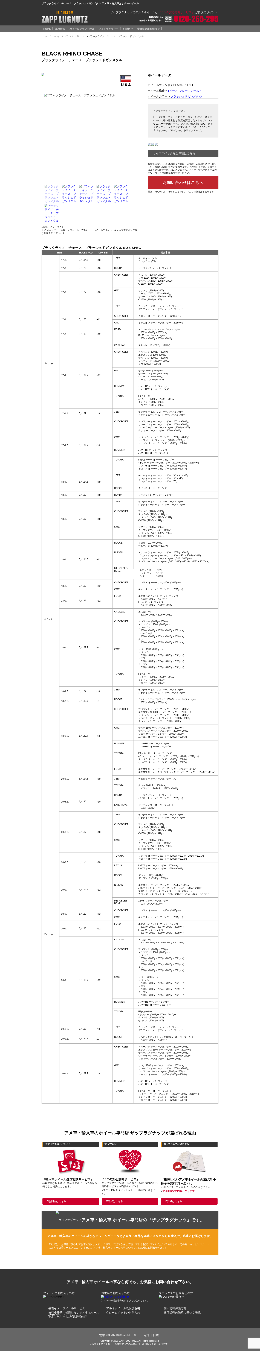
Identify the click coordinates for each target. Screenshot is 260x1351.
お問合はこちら (57, 1201)
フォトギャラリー (109, 28)
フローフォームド (190, 90)
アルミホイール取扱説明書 (123, 1308)
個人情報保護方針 (175, 1308)
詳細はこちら (115, 1201)
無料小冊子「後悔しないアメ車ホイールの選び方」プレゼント (73, 1314)
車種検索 (60, 28)
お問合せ (128, 28)
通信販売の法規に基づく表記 (182, 1312)
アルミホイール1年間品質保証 (67, 1316)
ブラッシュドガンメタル (186, 96)
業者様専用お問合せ (148, 28)
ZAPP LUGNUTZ (128, 1341)
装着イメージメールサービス (66, 1308)
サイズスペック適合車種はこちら (174, 153)
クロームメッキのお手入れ (123, 1312)
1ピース (173, 90)
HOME (47, 28)
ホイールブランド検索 (82, 28)
